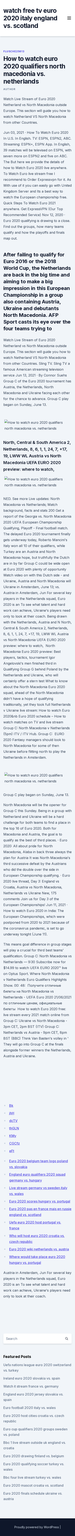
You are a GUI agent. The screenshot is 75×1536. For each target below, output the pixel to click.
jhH (11, 1113)
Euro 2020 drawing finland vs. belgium (33, 1456)
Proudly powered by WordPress (36, 1527)
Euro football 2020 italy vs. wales (29, 1408)
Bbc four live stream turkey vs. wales (32, 1477)
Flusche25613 (13, 51)
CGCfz (14, 1143)
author (9, 89)
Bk (11, 1105)
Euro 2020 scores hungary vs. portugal (39, 1201)
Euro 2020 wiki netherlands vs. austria (39, 1249)
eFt (11, 1151)
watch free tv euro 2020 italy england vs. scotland (30, 18)
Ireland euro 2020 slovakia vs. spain (31, 1378)
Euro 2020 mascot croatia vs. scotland (33, 1485)
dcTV (13, 1121)
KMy (12, 1136)
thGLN (14, 1128)
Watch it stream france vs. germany (31, 1386)
